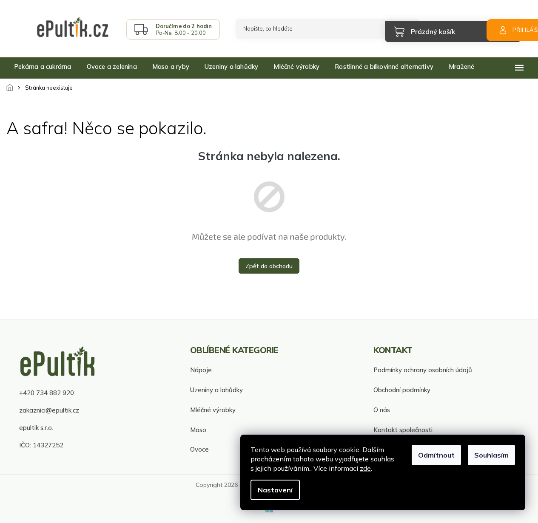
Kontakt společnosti (403, 430)
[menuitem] (42, 66)
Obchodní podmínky (401, 390)
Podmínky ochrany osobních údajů (422, 370)
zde (365, 468)
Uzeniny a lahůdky (216, 390)
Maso (198, 430)
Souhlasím (491, 455)
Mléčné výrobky (213, 410)
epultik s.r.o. (36, 428)
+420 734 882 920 (46, 393)
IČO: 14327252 (41, 445)
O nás (381, 410)
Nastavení (275, 490)
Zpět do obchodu (269, 266)
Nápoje (201, 370)
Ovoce (199, 449)
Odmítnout (436, 455)
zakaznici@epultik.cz (49, 410)
